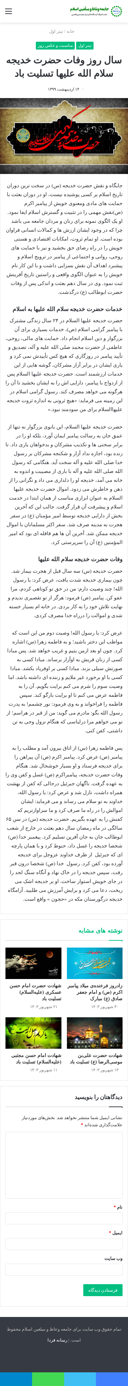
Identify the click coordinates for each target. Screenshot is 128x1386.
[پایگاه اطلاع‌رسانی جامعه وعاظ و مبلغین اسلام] (95, 11)
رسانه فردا (57, 1340)
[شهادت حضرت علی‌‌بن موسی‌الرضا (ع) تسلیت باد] (95, 1033)
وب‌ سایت (113, 1258)
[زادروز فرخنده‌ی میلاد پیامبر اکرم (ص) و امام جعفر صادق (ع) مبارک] (95, 963)
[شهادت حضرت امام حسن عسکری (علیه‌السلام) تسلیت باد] (33, 963)
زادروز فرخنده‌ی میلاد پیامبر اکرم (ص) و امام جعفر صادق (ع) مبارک (95, 992)
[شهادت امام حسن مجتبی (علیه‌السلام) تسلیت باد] (33, 1033)
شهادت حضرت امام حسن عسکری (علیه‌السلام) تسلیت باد (35, 992)
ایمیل (116, 1232)
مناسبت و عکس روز (55, 45)
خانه (71, 31)
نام (118, 1207)
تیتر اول (56, 31)
